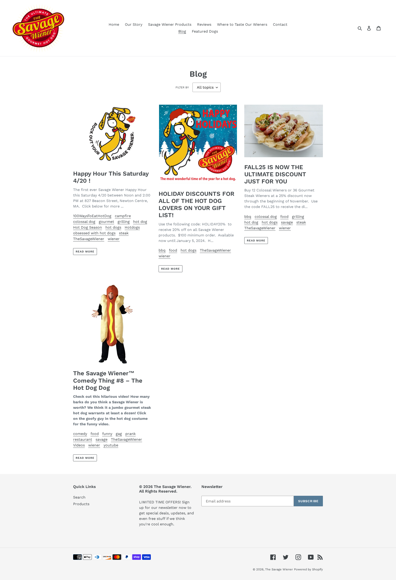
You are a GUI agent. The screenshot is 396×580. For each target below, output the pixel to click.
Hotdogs (132, 227)
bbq (162, 250)
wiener (114, 239)
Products (81, 504)
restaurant (82, 439)
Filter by (182, 87)
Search (79, 497)
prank (130, 433)
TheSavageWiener (88, 239)
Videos (79, 445)
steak (124, 233)
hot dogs (113, 227)
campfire (123, 216)
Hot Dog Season (87, 227)
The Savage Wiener (279, 569)
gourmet (106, 221)
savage (287, 222)
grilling (124, 221)
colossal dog (84, 221)
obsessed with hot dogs (94, 233)
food (173, 250)
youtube (111, 445)
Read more (85, 251)
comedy (80, 433)
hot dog (140, 221)
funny (107, 433)
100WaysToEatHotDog (92, 216)
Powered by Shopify (308, 569)
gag (119, 433)
